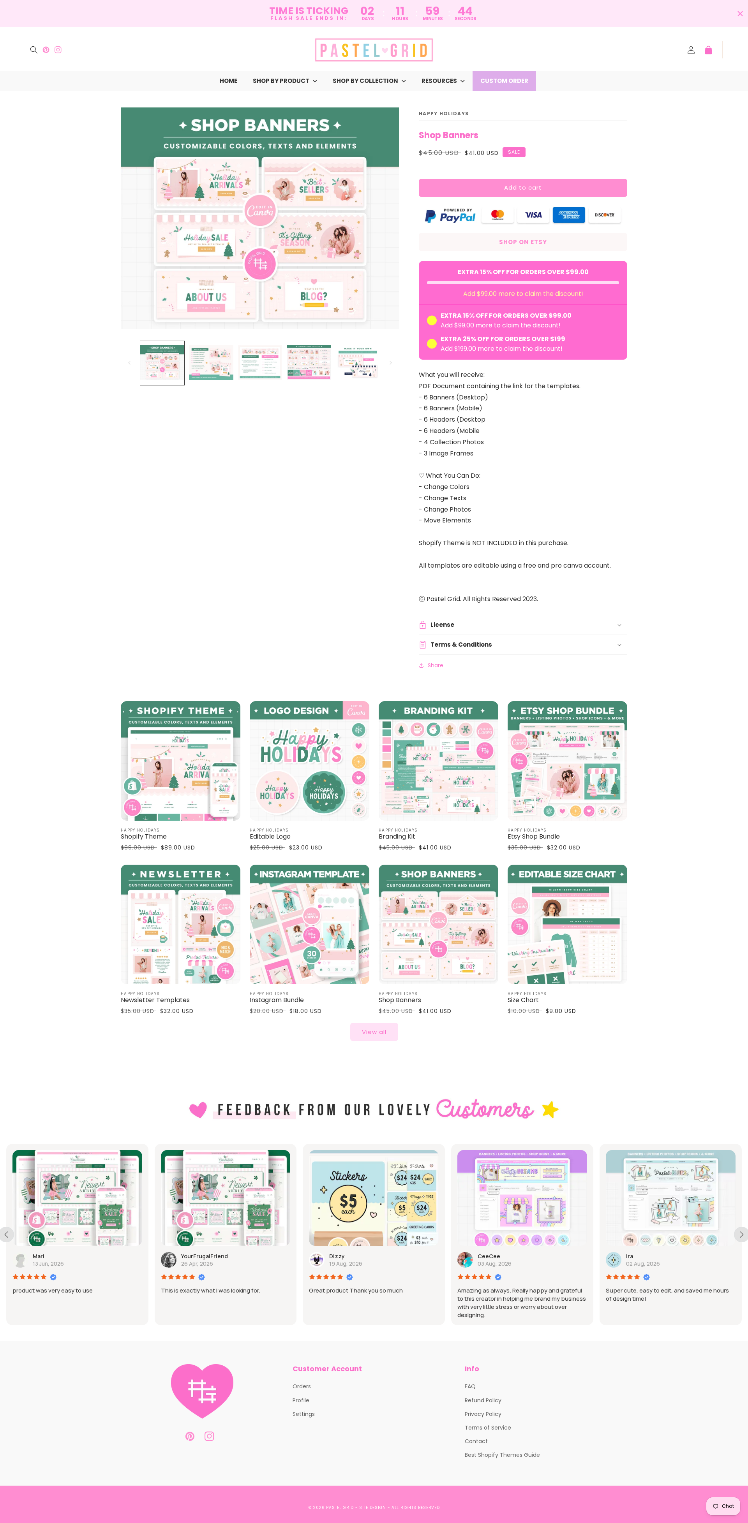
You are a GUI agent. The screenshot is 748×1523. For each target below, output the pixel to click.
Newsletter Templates (155, 1000)
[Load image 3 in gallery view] (260, 363)
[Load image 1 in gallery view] (162, 363)
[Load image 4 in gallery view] (308, 363)
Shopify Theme (144, 837)
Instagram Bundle (277, 1000)
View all (374, 1032)
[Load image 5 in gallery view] (357, 363)
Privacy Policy (483, 1414)
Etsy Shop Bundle (534, 837)
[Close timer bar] (740, 14)
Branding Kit (397, 837)
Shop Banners (400, 1000)
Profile (301, 1400)
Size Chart (523, 1000)
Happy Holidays (444, 113)
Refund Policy (483, 1400)
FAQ (470, 1386)
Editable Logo (270, 837)
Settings (304, 1414)
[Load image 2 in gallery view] (211, 363)
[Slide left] (129, 362)
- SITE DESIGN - (373, 1508)
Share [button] (435, 665)
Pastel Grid (340, 1508)
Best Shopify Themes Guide (502, 1455)
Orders (302, 1386)
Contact (476, 1441)
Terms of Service (488, 1428)
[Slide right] (390, 362)
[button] (33, 49)
